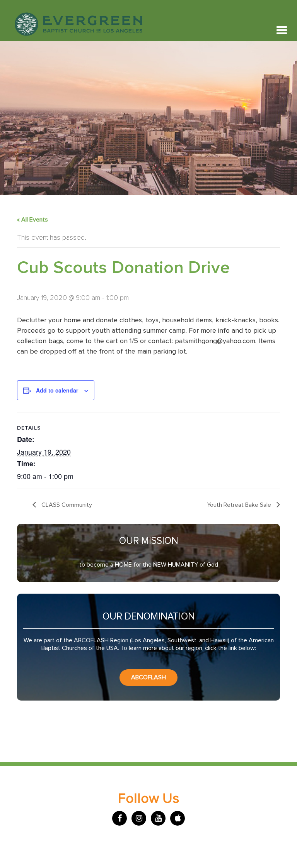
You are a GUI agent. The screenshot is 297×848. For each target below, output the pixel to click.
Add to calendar (57, 390)
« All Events (32, 220)
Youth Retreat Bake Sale (240, 505)
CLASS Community (66, 505)
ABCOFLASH (148, 677)
